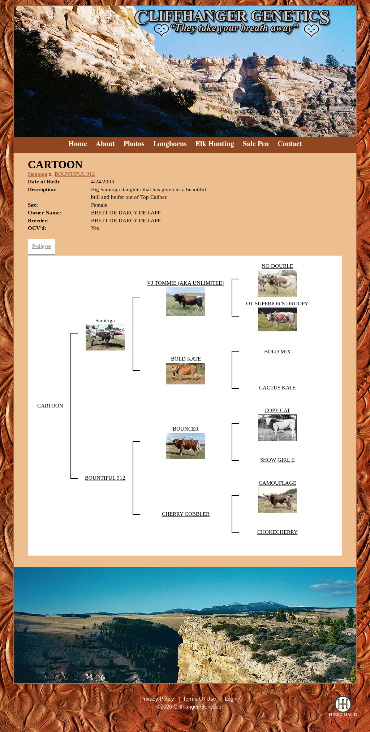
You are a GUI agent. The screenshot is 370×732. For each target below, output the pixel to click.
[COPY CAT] (277, 427)
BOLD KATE (186, 359)
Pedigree (41, 246)
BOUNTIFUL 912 (75, 174)
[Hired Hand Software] (343, 707)
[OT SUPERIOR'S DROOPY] (277, 319)
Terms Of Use (199, 699)
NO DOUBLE (277, 266)
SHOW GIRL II (277, 460)
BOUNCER (186, 429)
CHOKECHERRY (277, 532)
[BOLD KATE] (185, 373)
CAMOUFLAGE (277, 483)
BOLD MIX (277, 351)
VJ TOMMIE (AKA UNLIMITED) (185, 283)
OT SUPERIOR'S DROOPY (277, 303)
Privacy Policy (157, 699)
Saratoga (37, 174)
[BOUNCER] (185, 445)
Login (231, 699)
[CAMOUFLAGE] (277, 499)
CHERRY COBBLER (186, 514)
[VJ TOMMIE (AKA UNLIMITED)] (185, 301)
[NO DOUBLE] (277, 283)
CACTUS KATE (277, 388)
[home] (185, 68)
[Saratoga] (105, 337)
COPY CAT (277, 410)
